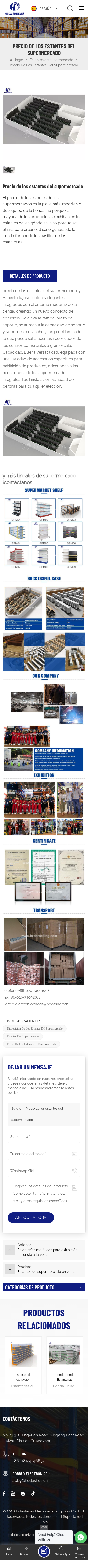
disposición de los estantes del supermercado (35, 1028)
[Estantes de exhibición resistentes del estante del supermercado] (23, 1354)
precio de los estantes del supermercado (31, 1044)
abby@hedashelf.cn (30, 1480)
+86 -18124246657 (28, 1460)
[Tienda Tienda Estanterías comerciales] (64, 1354)
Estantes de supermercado (51, 60)
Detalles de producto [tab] (30, 276)
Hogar (18, 60)
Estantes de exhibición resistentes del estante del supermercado (23, 1377)
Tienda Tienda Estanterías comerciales (64, 1377)
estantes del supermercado (23, 1036)
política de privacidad (24, 1535)
